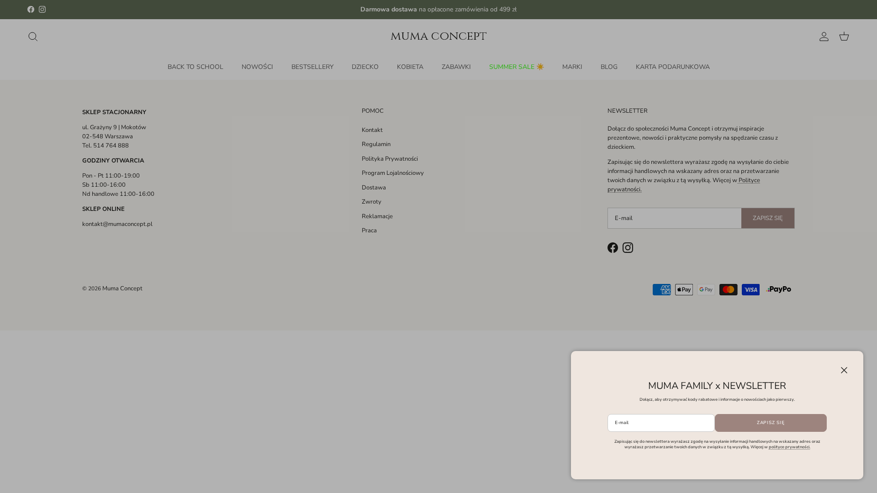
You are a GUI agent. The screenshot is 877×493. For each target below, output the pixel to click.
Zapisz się (771, 423)
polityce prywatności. (789, 447)
